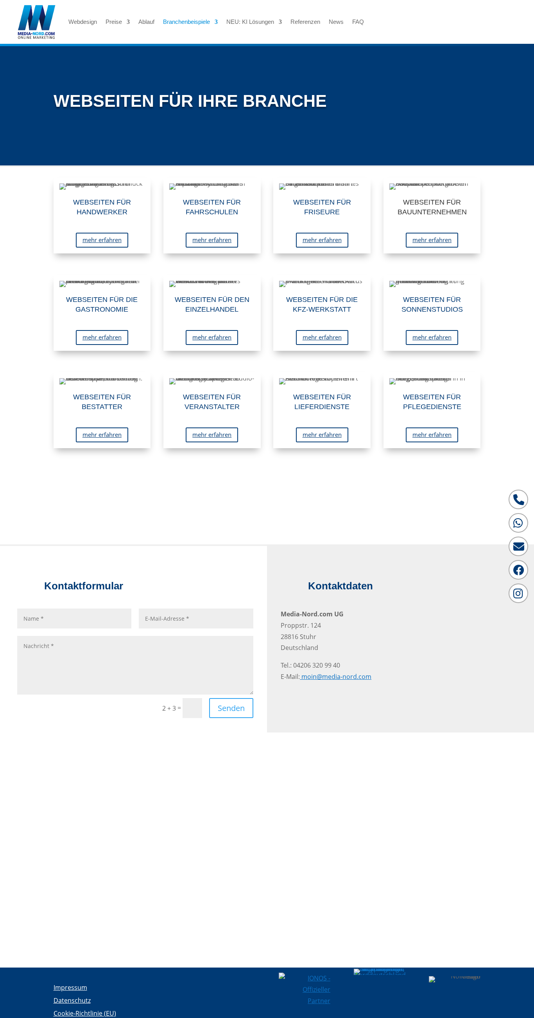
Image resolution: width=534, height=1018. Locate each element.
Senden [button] (231, 708)
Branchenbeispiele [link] (186, 21)
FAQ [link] (358, 21)
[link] (37, 22)
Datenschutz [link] (72, 1000)
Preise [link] (114, 21)
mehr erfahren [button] (102, 240)
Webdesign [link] (82, 21)
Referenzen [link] (305, 21)
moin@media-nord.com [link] (335, 676)
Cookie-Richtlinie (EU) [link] (85, 1013)
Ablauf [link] (146, 21)
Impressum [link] (70, 987)
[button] (465, 20)
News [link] (336, 21)
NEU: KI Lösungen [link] (250, 21)
